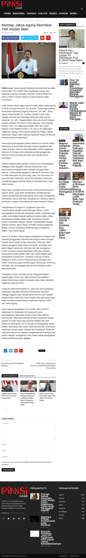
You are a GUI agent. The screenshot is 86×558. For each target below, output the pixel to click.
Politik (42, 13)
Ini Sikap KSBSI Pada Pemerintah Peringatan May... (66, 188)
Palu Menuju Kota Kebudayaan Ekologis (13, 364)
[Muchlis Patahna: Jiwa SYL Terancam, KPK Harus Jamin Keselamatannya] (34, 534)
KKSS (61, 505)
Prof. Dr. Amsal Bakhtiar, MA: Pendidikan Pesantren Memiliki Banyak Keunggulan (77, 88)
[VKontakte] (19, 519)
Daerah (31, 13)
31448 (54, 33)
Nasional (19, 13)
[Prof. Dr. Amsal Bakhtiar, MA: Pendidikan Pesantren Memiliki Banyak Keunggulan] (63, 82)
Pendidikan (63, 512)
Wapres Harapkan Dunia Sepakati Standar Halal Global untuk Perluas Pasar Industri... (65, 156)
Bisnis (53, 13)
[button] (81, 9)
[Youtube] (24, 519)
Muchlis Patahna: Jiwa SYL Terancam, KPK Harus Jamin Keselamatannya (51, 537)
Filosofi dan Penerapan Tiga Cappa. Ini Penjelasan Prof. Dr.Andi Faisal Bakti (70, 55)
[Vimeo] (13, 519)
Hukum (63, 13)
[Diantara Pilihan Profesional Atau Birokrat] (34, 519)
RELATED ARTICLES (10, 376)
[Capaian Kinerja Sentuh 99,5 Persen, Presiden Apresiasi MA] (10, 386)
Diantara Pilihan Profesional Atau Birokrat (48, 521)
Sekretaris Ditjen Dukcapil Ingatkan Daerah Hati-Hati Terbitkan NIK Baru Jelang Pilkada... (79, 154)
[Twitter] (8, 519)
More (73, 13)
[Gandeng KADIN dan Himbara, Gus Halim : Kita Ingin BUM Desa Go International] (65, 212)
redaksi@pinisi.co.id (17, 513)
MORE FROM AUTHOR (27, 376)
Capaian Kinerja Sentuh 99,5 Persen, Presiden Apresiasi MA (9, 396)
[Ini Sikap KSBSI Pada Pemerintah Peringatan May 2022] (65, 176)
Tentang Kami (63, 556)
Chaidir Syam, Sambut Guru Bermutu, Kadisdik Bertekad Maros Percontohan (43, 365)
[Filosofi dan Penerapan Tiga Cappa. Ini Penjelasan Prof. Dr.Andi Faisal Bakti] (71, 38)
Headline (62, 501)
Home (7, 13)
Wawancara (63, 47)
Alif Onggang (63, 63)
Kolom (61, 495)
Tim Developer (74, 556)
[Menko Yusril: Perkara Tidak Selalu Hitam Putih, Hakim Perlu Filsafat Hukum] (47, 386)
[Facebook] (3, 519)
